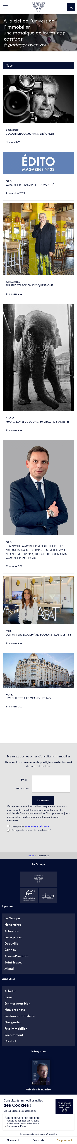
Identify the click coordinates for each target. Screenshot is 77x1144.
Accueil (31, 855)
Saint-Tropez (13, 962)
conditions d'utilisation (37, 826)
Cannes (10, 950)
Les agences (13, 937)
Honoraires (12, 925)
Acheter (10, 991)
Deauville (11, 943)
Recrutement (13, 1035)
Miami (9, 969)
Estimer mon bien (17, 1003)
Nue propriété (14, 1010)
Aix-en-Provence (16, 956)
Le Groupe (12, 918)
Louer (8, 997)
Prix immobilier (15, 1029)
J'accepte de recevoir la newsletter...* (31, 830)
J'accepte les (30, 826)
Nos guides (12, 1022)
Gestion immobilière (19, 1016)
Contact (10, 1041)
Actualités (11, 931)
